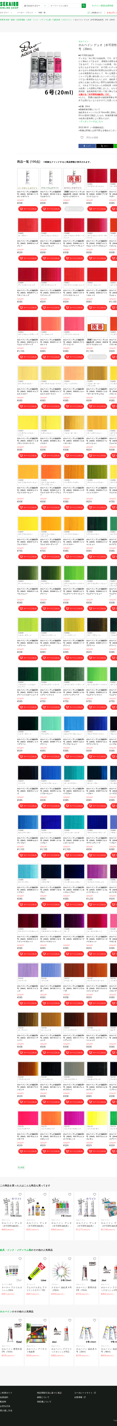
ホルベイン (83, 41)
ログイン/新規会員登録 (102, 5)
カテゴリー (4, 13)
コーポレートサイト (83, 1393)
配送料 (3, 1402)
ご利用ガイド (96, 13)
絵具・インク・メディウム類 (15, 1250)
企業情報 (78, 1397)
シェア (88, 146)
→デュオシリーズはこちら (90, 121)
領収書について (44, 1402)
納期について (43, 1397)
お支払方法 (5, 1406)
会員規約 (4, 1397)
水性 (22, 1167)
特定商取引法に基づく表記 (49, 1393)
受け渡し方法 (6, 1410)
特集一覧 (42, 13)
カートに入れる (30, 209)
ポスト (106, 146)
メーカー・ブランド (25, 13)
